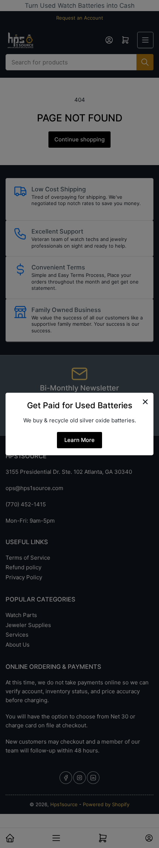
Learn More (79, 439)
